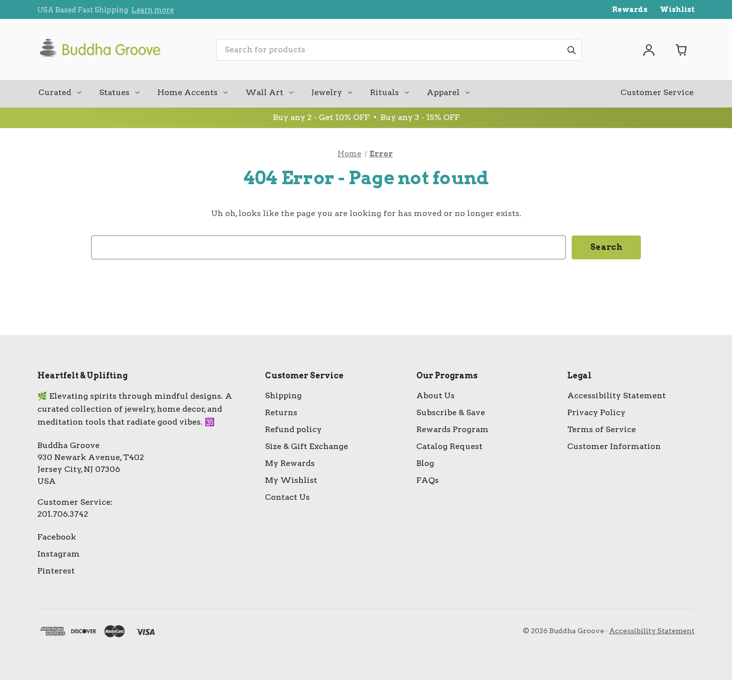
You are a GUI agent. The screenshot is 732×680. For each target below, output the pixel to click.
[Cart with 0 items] (682, 50)
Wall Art (264, 92)
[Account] (649, 50)
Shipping (283, 395)
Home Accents (187, 92)
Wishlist (677, 9)
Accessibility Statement (616, 395)
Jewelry (326, 92)
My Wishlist (291, 480)
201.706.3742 (62, 514)
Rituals (384, 92)
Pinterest (56, 570)
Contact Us (287, 497)
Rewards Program (452, 429)
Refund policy (293, 429)
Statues (114, 92)
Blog (425, 463)
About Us (435, 395)
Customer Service (657, 92)
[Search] (571, 50)
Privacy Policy (596, 412)
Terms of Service (601, 429)
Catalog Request (449, 446)
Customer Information (614, 446)
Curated (54, 92)
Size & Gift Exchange (306, 446)
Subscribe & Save (450, 412)
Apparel (443, 92)
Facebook (56, 537)
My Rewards (290, 463)
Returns (281, 412)
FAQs (427, 480)
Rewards (629, 9)
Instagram (58, 554)
